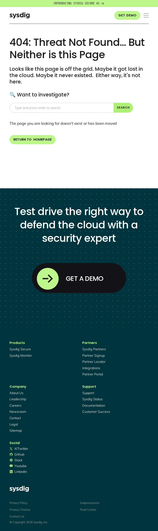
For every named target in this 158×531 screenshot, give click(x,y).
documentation (93, 405)
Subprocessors (89, 503)
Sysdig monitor (20, 355)
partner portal (92, 374)
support (88, 393)
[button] (146, 15)
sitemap (15, 430)
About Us (16, 393)
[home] (19, 15)
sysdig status (92, 399)
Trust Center (88, 509)
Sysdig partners (94, 349)
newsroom (17, 412)
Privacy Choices (19, 509)
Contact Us (16, 516)
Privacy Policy (18, 503)
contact (15, 418)
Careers (15, 405)
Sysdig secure (20, 349)
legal (13, 424)
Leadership (17, 399)
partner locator (94, 362)
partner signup (93, 355)
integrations (91, 368)
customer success (96, 412)
